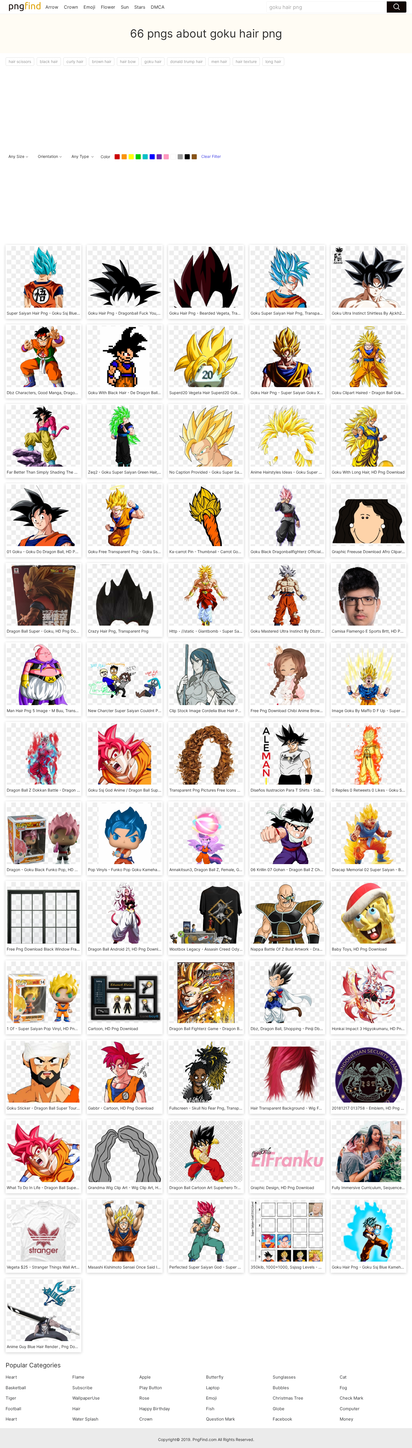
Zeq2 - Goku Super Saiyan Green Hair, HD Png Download (140, 472)
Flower (108, 7)
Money (346, 1419)
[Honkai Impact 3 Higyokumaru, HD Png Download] (368, 997)
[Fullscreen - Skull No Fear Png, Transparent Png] (206, 1077)
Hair (76, 1408)
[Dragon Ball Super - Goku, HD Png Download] (43, 600)
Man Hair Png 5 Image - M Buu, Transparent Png (51, 710)
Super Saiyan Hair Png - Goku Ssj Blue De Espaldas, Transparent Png (70, 313)
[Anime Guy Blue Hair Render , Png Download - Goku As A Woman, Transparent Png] (43, 1315)
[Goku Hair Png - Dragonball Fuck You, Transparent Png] (124, 282)
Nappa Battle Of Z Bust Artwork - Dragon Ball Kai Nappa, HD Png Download (320, 949)
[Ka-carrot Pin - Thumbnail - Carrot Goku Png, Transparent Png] (206, 520)
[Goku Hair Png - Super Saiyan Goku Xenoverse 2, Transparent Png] (287, 361)
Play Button (150, 1387)
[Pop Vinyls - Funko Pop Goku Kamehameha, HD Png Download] (124, 838)
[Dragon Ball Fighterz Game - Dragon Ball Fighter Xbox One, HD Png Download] (206, 997)
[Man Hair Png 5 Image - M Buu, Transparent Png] (43, 679)
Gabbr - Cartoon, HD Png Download (121, 1108)
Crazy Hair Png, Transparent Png (118, 631)
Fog (343, 1387)
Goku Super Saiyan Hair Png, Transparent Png (293, 313)
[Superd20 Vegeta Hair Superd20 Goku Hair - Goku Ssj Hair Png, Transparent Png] (206, 361)
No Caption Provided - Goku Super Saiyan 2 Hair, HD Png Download (231, 472)
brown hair (101, 61)
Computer (350, 1408)
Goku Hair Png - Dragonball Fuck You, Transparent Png (138, 313)
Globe (278, 1408)
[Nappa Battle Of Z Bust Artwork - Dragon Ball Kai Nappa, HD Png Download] (287, 918)
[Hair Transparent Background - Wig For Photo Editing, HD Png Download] (287, 1077)
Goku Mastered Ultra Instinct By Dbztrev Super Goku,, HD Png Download (317, 631)
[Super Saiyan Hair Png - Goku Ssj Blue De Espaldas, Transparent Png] (43, 282)
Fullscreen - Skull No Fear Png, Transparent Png (213, 1108)
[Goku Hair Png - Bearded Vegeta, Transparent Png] (206, 282)
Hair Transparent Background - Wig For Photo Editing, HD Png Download (317, 1108)
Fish (210, 1408)
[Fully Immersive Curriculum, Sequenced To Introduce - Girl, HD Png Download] (368, 1156)
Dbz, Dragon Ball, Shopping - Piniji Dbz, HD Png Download (304, 1028)
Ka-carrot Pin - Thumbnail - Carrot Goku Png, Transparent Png (226, 551)
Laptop (212, 1387)
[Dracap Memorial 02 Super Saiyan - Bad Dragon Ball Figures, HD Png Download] (368, 838)
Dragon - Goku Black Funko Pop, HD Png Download (54, 869)
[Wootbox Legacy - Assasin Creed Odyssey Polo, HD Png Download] (206, 918)
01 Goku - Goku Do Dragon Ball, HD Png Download (53, 551)
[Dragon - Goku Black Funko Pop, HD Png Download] (43, 838)
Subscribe (82, 1387)
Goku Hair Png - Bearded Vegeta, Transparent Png (215, 313)
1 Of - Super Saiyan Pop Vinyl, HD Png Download (51, 1028)
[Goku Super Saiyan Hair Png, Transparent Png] (287, 282)
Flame (78, 1377)
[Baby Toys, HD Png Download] (368, 918)
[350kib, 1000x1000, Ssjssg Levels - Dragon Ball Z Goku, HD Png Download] (287, 1236)
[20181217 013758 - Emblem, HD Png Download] (368, 1077)
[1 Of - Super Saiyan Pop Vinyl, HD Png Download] (43, 997)
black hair (49, 61)
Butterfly (214, 1377)
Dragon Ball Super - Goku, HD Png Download (48, 631)
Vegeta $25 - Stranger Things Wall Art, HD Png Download (59, 1267)
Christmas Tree (288, 1398)
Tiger (11, 1398)
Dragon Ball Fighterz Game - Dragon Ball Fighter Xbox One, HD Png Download (240, 1028)
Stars (139, 7)
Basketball (16, 1387)
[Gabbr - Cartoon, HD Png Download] (124, 1077)
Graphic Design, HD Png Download (282, 1187)
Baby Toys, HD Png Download (359, 949)
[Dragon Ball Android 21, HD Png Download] (124, 918)
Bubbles (281, 1387)
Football (13, 1408)
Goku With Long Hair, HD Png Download (368, 472)
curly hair (74, 61)
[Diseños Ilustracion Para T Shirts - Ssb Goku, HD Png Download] (287, 759)
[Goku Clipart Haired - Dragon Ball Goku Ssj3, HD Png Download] (368, 361)
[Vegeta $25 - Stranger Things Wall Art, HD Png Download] (43, 1236)
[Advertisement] (174, 108)
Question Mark (220, 1419)
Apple (145, 1377)
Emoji (89, 7)
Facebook (282, 1419)
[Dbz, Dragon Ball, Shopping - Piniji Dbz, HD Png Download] (287, 997)
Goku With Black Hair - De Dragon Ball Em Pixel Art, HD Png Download (152, 392)
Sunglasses (284, 1377)
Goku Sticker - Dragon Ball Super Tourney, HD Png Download (63, 1108)
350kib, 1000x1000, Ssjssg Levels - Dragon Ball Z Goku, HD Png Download (320, 1267)
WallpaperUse (86, 1398)
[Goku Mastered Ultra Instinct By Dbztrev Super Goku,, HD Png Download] (287, 600)
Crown (71, 7)
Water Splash (85, 1419)
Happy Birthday (154, 1408)
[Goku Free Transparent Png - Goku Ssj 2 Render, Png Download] (124, 520)
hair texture (246, 61)
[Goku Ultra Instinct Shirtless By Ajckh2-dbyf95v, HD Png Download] (368, 282)
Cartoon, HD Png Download (113, 1028)
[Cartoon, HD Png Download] (124, 997)
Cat (343, 1377)
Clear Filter (211, 156)
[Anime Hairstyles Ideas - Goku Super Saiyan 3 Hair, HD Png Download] (287, 441)
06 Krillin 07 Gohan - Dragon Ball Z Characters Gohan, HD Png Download (317, 869)
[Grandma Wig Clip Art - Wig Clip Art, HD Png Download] (124, 1156)
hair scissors (20, 61)
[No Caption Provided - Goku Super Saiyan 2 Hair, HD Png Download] (206, 441)
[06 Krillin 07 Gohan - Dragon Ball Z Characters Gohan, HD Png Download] (287, 838)
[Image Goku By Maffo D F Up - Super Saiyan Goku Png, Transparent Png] (368, 679)
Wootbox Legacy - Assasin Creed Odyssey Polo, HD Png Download (230, 949)
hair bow (128, 61)
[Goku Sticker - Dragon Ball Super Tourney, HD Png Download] (43, 1077)
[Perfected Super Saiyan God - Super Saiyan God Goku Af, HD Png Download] (206, 1236)
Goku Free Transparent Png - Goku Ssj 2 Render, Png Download (146, 551)
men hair (219, 61)
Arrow (51, 7)
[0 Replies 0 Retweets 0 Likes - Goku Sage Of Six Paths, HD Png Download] (368, 759)
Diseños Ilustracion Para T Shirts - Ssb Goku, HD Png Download (309, 790)
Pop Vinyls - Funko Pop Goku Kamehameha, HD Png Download (145, 869)
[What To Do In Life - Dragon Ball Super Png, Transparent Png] (43, 1156)
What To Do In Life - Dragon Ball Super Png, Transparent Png (63, 1187)
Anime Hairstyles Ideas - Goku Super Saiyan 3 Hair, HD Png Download (314, 472)
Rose (144, 1398)
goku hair (152, 61)
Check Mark (351, 1398)
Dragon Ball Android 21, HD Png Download (126, 949)
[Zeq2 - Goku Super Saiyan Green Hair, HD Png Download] (124, 441)
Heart (11, 1377)
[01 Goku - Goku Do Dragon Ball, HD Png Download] (43, 520)
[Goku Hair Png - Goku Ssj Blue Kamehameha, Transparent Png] (368, 1236)
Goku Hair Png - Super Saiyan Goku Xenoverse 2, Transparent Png (311, 392)
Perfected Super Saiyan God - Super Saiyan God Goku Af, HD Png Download (239, 1267)
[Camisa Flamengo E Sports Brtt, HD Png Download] (368, 600)
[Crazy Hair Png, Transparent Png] (124, 600)
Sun (125, 7)
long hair (273, 61)
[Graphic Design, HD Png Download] (287, 1156)
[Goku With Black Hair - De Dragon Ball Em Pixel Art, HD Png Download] (124, 361)
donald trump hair (186, 61)
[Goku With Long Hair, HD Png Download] (368, 441)
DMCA (158, 7)
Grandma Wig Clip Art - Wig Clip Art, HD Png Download (138, 1187)
